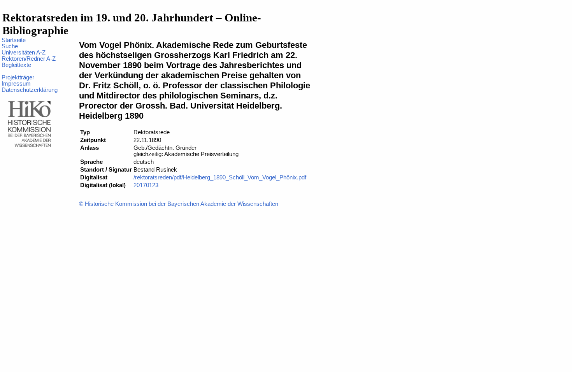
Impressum (16, 84)
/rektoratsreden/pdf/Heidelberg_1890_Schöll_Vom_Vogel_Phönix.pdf (219, 177)
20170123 (145, 185)
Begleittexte (16, 65)
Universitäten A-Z (24, 52)
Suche (10, 46)
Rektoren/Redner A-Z (29, 59)
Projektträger (18, 77)
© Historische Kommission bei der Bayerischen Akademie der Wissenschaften (178, 204)
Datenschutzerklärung (30, 90)
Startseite (14, 40)
